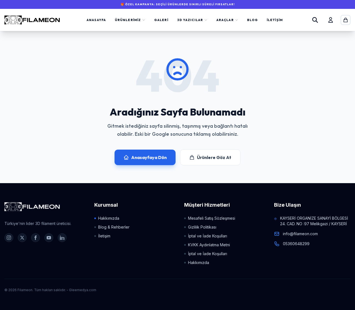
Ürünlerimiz (128, 20)
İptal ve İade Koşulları (207, 236)
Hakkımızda (108, 218)
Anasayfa (96, 20)
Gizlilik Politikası (202, 227)
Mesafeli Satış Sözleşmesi (211, 218)
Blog (252, 20)
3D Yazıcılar (190, 20)
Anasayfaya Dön (149, 157)
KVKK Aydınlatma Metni (209, 244)
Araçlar (225, 20)
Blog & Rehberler (114, 227)
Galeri (161, 20)
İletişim (275, 20)
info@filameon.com (300, 233)
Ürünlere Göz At (214, 157)
